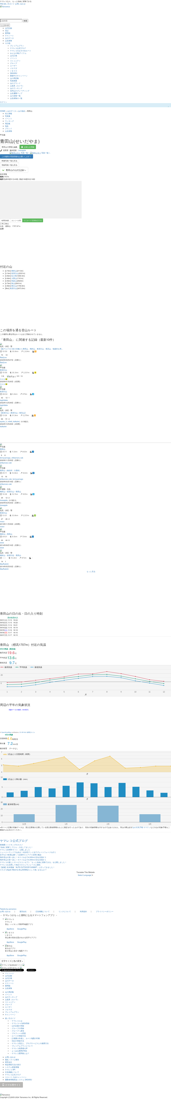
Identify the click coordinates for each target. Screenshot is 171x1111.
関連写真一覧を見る (9, 160)
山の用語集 (14, 78)
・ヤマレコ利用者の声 (19, 1048)
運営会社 (23, 911)
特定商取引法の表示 (13, 1064)
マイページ (9, 973)
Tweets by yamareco (8, 909)
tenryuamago (5, 457)
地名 (7, 126)
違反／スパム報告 (12, 1059)
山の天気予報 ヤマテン (141, 827)
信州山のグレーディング (19, 90)
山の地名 (21, 111)
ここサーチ (5, 25)
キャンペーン (10, 1014)
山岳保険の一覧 (16, 98)
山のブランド (15, 83)
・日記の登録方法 (17, 1040)
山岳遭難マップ (16, 93)
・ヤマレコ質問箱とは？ (19, 1053)
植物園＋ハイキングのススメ (11, 844)
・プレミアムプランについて (21, 1046)
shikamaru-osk (17, 457)
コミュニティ (15, 60)
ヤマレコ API (10, 1069)
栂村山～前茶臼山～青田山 (10, 491)
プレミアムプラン (17, 45)
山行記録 (8, 28)
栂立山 (14, 286)
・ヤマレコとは (16, 1020)
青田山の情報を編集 (9, 147)
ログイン (3, 102)
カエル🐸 (3, 379)
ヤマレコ (8, 921)
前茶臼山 (14, 273)
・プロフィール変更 (18, 1033)
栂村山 (14, 270)
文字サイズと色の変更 (11, 960)
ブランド (8, 128)
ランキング (9, 121)
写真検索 (13, 80)
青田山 (2, 449)
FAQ (2, 4)
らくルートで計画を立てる (33, 220)
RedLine (3, 357)
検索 (25, 20)
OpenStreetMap (6, 732)
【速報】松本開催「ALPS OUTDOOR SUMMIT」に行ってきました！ (27, 867)
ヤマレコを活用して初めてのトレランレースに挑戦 (20, 864)
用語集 (7, 123)
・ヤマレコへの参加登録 (19, 1023)
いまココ (13, 70)
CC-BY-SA (22, 732)
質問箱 (7, 33)
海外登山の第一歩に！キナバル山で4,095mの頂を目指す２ (23, 857)
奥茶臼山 (13, 288)
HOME (2, 111)
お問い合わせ (20, 4)
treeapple (22, 150)
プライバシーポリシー (104, 911)
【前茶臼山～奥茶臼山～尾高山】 (13, 412)
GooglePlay (21, 929)
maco (2, 521)
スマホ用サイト (12, 1084)
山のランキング (16, 88)
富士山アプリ (10, 948)
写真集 (7, 116)
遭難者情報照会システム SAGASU (18, 1079)
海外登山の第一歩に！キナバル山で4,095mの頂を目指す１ (23, 859)
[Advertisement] (75, 435)
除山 (13, 283)
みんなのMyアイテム (18, 53)
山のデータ (9, 38)
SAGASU (13, 73)
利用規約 (83, 911)
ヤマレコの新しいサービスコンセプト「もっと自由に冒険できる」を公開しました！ (33, 862)
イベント (13, 58)
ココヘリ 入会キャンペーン (16, 1077)
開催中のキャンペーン (19, 75)
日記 (7, 30)
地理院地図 (5, 220)
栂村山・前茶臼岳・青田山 (10, 555)
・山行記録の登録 (17, 1025)
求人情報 (8, 113)
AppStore (10, 929)
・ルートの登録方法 (18, 1035)
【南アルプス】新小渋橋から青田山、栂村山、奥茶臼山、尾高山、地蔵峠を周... (31, 349)
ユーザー (13, 65)
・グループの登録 (17, 1028)
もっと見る (91, 571)
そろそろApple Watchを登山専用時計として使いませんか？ (23, 869)
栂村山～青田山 (6, 534)
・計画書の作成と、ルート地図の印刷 (25, 1038)
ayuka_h (3, 421)
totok (2, 542)
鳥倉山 (14, 281)
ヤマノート (9, 35)
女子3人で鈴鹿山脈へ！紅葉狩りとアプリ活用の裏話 (20, 854)
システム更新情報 (12, 1067)
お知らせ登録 (29, 147)
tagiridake (4, 400)
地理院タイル (31, 732)
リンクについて (65, 911)
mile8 (10, 421)
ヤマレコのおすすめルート (20, 50)
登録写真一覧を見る (9, 165)
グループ (13, 63)
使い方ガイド (9, 4)
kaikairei (16, 421)
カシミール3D (16, 220)
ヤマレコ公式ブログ (18, 48)
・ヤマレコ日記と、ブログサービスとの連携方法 (29, 1043)
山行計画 (13, 55)
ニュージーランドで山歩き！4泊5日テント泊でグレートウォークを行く (28, 852)
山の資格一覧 (15, 95)
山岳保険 (8, 40)
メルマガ (13, 68)
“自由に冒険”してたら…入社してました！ (16, 847)
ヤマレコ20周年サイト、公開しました (15, 849)
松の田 (14, 275)
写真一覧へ (25, 153)
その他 (7, 43)
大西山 (14, 278)
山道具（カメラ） (17, 85)
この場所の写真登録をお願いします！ (16, 156)
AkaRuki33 (4, 564)
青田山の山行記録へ (16, 170)
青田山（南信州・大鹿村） (10, 470)
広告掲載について (43, 911)
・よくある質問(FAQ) (18, 1051)
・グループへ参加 (17, 1030)
